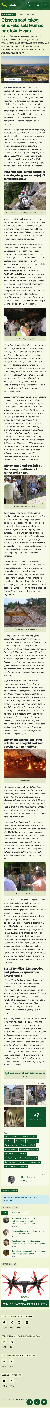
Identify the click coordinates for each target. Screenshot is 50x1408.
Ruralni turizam (35, 1162)
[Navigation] (45, 5)
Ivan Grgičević (12, 1149)
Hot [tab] (4, 1213)
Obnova (10, 1141)
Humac (25, 1136)
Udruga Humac (12, 1145)
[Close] (38, 5)
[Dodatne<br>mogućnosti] (44, 1402)
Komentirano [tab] (14, 1213)
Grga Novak (11, 1166)
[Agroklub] (9, 5)
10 (43, 79)
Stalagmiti (22, 1154)
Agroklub (24, 1399)
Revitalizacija (33, 1141)
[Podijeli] (37, 1402)
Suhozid (24, 1166)
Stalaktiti (10, 1154)
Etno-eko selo (12, 1136)
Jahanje (21, 1141)
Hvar (34, 1136)
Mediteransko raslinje (30, 1149)
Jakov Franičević (29, 1145)
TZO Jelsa (11, 1162)
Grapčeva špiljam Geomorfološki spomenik (22, 1158)
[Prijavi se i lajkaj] (29, 1402)
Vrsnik (22, 1162)
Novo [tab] (25, 1213)
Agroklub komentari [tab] (10, 1190)
